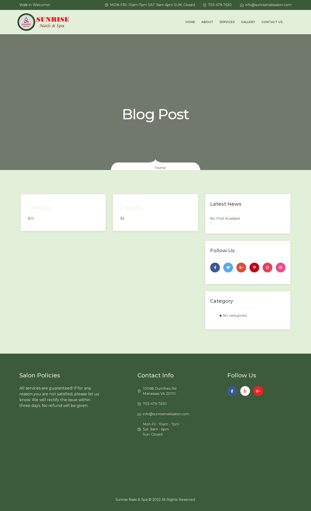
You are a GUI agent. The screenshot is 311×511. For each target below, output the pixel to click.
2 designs (131, 208)
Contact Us (272, 22)
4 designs (39, 208)
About (207, 22)
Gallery (248, 22)
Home (190, 22)
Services (227, 22)
